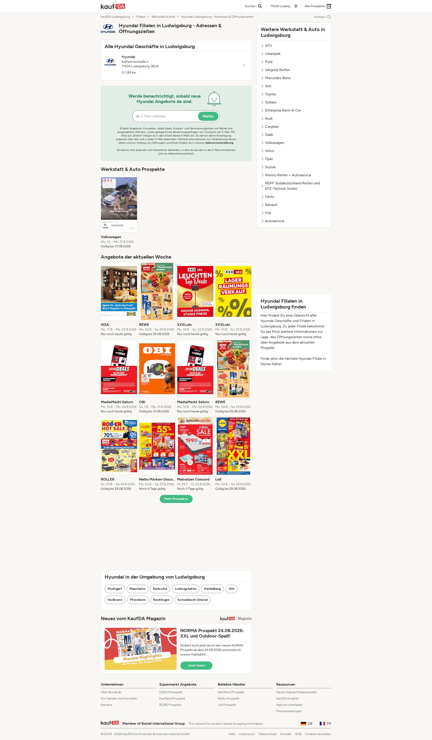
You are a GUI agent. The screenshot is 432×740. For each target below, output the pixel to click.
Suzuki (270, 167)
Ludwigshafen (185, 589)
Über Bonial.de (111, 692)
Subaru (270, 102)
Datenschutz (268, 734)
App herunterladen (289, 705)
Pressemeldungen (289, 711)
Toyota (270, 94)
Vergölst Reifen (277, 70)
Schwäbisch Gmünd (193, 600)
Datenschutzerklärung (219, 142)
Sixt (268, 86)
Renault (271, 205)
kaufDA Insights (287, 698)
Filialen (141, 16)
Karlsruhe (160, 589)
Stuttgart (115, 589)
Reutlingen (161, 600)
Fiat (268, 213)
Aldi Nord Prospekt (231, 692)
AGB (298, 734)
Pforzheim (138, 600)
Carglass (272, 126)
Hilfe (232, 734)
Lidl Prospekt (227, 705)
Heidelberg (212, 589)
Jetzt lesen (196, 665)
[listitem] (119, 212)
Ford (268, 62)
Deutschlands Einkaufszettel (296, 692)
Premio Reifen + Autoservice (288, 175)
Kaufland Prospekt (172, 698)
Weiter (208, 116)
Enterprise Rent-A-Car (283, 110)
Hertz (269, 197)
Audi (268, 118)
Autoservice (274, 221)
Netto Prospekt (228, 698)
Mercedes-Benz (278, 78)
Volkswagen (274, 143)
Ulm (231, 589)
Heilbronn (115, 600)
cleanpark (273, 53)
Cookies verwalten (318, 734)
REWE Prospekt (170, 705)
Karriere (106, 705)
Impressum (247, 734)
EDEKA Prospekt (170, 692)
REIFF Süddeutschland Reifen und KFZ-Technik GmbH (292, 186)
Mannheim (137, 589)
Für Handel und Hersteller (119, 698)
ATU (268, 45)
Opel (269, 159)
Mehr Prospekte (176, 499)
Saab (269, 134)
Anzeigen (320, 16)
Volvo (269, 151)
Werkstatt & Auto (163, 16)
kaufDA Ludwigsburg (115, 16)
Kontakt (285, 734)
